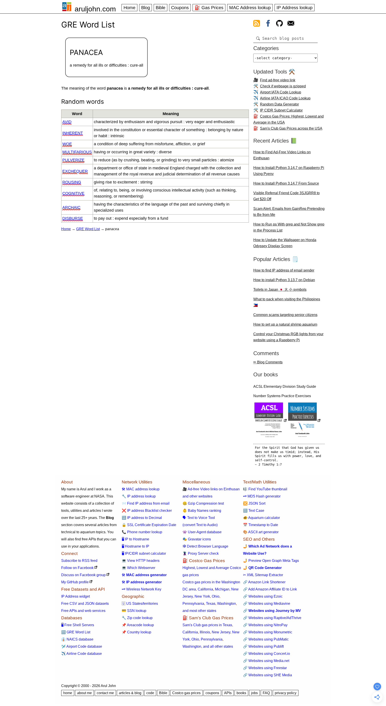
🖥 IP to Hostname (135, 539)
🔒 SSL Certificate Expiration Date (149, 525)
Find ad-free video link (277, 80)
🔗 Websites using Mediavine (266, 603)
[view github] (279, 24)
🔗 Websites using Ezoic (263, 596)
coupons (212, 693)
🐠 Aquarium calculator (261, 518)
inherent (72, 133)
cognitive (73, 193)
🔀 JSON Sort (254, 503)
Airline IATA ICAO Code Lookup (285, 98)
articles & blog (130, 693)
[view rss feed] (256, 24)
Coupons (180, 7)
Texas (210, 603)
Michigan (222, 589)
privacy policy (285, 693)
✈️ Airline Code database (81, 653)
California (205, 589)
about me (84, 693)
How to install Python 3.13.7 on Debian (284, 280)
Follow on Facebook (77, 568)
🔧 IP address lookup (139, 496)
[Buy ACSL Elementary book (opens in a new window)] (270, 421)
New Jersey (221, 632)
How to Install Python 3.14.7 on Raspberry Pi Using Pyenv (288, 171)
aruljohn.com (95, 9)
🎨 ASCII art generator (261, 532)
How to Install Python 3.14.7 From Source (286, 183)
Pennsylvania (193, 603)
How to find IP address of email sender (283, 270)
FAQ (266, 693)
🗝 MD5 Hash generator (262, 496)
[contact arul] (290, 24)
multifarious (77, 152)
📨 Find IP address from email (146, 503)
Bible (160, 7)
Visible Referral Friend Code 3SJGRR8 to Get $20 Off (286, 196)
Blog (145, 7)
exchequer (75, 171)
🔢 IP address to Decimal (142, 518)
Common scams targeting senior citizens (285, 315)
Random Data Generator (279, 104)
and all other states (218, 646)
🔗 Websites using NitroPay (265, 625)
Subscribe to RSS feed (79, 561)
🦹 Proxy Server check (201, 553)
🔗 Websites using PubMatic (266, 639)
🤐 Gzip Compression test (203, 503)
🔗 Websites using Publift (263, 646)
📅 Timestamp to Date (260, 525)
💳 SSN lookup (134, 611)
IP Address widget (75, 596)
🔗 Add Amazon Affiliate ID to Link (270, 589)
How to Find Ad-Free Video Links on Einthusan (282, 155)
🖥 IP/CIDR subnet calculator (144, 553)
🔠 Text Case (253, 510)
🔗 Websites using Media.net (266, 661)
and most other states (199, 611)
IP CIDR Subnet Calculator (281, 110)
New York (202, 596)
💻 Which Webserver (138, 568)
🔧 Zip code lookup (137, 618)
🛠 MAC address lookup (140, 489)
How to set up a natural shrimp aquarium (285, 324)
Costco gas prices (186, 693)
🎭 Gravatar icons (197, 539)
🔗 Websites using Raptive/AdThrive (272, 618)
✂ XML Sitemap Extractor (263, 575)
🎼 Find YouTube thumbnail (265, 489)
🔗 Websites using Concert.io (266, 653)
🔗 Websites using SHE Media (267, 675)
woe (67, 144)
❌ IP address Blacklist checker (147, 510)
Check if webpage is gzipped (283, 86)
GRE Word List (88, 229)
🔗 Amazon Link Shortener (264, 582)
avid (66, 122)
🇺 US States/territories (140, 603)
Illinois (205, 632)
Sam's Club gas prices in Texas (207, 625)
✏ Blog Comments (268, 362)
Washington (226, 603)
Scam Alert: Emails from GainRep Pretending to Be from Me (289, 212)
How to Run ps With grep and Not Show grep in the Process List (288, 227)
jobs (254, 693)
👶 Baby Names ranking (202, 510)
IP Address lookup (295, 7)
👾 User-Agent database (202, 532)
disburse (72, 218)
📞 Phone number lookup (142, 532)
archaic (71, 207)
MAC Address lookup (250, 7)
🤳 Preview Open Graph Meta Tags (271, 561)
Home (129, 7)
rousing (71, 182)
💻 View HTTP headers (140, 561)
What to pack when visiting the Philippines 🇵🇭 (286, 302)
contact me (105, 693)
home (67, 693)
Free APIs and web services (83, 611)
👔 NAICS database (77, 639)
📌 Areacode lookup (138, 625)
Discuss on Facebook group (83, 575)
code (150, 693)
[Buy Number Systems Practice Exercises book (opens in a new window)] (304, 421)
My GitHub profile (75, 582)
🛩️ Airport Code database (81, 646)
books (241, 693)
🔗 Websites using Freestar (265, 668)
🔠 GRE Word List (75, 632)
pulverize (73, 160)
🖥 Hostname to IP (135, 546)
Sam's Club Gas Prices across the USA (291, 128)
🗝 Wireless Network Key (141, 589)
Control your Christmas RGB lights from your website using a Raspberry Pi (288, 337)
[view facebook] (268, 24)
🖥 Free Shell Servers (77, 625)
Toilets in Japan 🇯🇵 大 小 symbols (279, 289)
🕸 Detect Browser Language (205, 546)
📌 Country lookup (136, 632)
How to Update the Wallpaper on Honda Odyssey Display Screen (284, 243)
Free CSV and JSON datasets (85, 603)
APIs (228, 693)
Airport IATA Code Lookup (280, 92)
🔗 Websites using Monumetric (267, 632)
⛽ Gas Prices (209, 7)
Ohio (215, 596)
